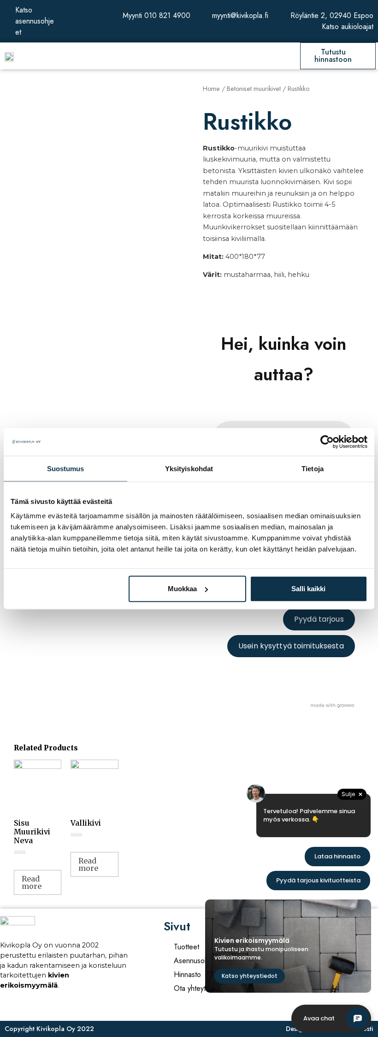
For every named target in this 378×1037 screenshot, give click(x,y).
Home (211, 88)
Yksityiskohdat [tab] (189, 468)
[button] (187, 56)
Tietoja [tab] (312, 468)
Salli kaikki (308, 589)
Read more (31, 882)
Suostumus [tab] (65, 468)
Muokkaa (182, 589)
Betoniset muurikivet (254, 88)
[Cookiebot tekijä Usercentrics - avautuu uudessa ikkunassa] (327, 442)
